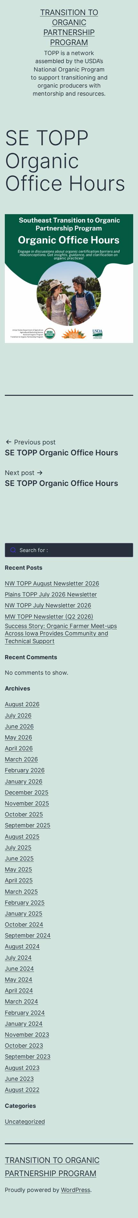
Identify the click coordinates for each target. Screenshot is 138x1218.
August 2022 (22, 1089)
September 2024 (28, 935)
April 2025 (19, 880)
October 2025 (24, 814)
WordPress (75, 1189)
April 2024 (19, 990)
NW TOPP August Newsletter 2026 (52, 583)
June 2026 (19, 726)
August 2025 (22, 836)
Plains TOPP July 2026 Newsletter (51, 594)
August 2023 (22, 1067)
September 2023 (27, 1056)
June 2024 (19, 968)
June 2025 (19, 858)
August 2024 (22, 946)
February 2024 (25, 1012)
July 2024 (18, 957)
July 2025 (18, 847)
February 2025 (25, 902)
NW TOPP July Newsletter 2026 (48, 605)
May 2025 (18, 869)
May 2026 (18, 737)
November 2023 (27, 1034)
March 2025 (21, 891)
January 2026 (23, 781)
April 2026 (19, 748)
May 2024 (18, 979)
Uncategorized (25, 1121)
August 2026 (22, 704)
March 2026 (21, 759)
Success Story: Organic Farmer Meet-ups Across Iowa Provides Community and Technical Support (61, 633)
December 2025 (26, 792)
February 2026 (25, 770)
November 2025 (27, 803)
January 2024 (24, 1023)
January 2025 (23, 913)
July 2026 (18, 715)
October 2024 (24, 924)
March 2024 (21, 1001)
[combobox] (69, 550)
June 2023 (19, 1078)
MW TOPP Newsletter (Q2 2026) (49, 616)
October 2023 (24, 1045)
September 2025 (27, 825)
